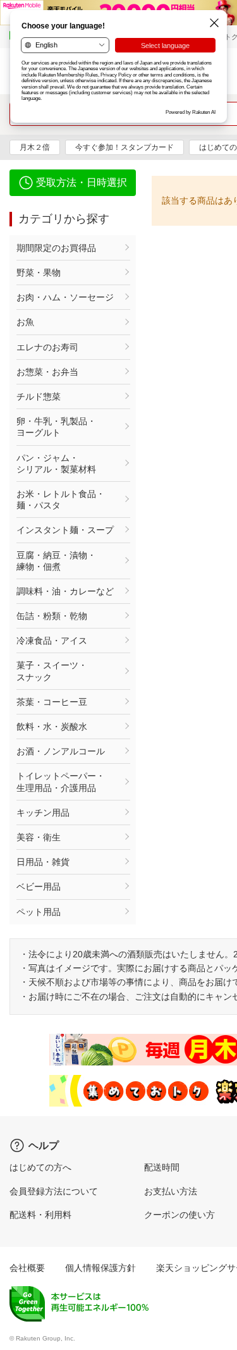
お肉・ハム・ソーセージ (65, 297)
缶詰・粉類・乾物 (51, 616)
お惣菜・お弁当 (47, 372)
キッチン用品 (43, 812)
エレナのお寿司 (47, 347)
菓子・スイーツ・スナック (51, 671)
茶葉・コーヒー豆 (51, 702)
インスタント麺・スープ (65, 530)
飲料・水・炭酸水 (51, 726)
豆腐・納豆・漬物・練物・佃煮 (56, 561)
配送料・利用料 (40, 1215)
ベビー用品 (38, 886)
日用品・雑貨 (43, 862)
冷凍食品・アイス (51, 640)
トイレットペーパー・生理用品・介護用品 (60, 781)
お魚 (25, 322)
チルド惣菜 (38, 396)
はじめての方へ (40, 1167)
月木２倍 (35, 147)
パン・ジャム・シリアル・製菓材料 (56, 463)
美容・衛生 (38, 837)
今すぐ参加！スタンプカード (124, 147)
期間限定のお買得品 (56, 248)
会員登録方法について (53, 1191)
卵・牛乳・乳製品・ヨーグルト (56, 427)
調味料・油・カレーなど (65, 591)
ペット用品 (38, 912)
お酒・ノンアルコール (60, 751)
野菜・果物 (38, 272)
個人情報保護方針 (100, 1268)
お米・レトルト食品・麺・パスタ (60, 499)
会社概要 (27, 1268)
